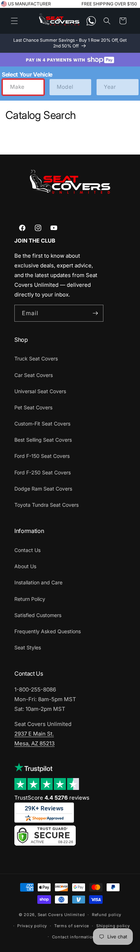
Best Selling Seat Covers (43, 440)
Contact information (73, 936)
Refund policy (106, 914)
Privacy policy (32, 925)
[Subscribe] (95, 313)
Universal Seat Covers (40, 391)
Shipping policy (113, 925)
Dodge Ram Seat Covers (43, 489)
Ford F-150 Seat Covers (42, 456)
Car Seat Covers (33, 375)
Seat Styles (27, 647)
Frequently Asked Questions (47, 631)
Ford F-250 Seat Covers (42, 472)
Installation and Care (38, 582)
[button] (14, 21)
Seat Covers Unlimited (61, 914)
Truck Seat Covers (36, 358)
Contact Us (27, 550)
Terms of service (71, 925)
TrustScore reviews (51, 797)
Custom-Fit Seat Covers (42, 423)
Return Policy (29, 599)
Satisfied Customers (37, 615)
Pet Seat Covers (33, 407)
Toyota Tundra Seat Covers (46, 505)
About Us (25, 566)
